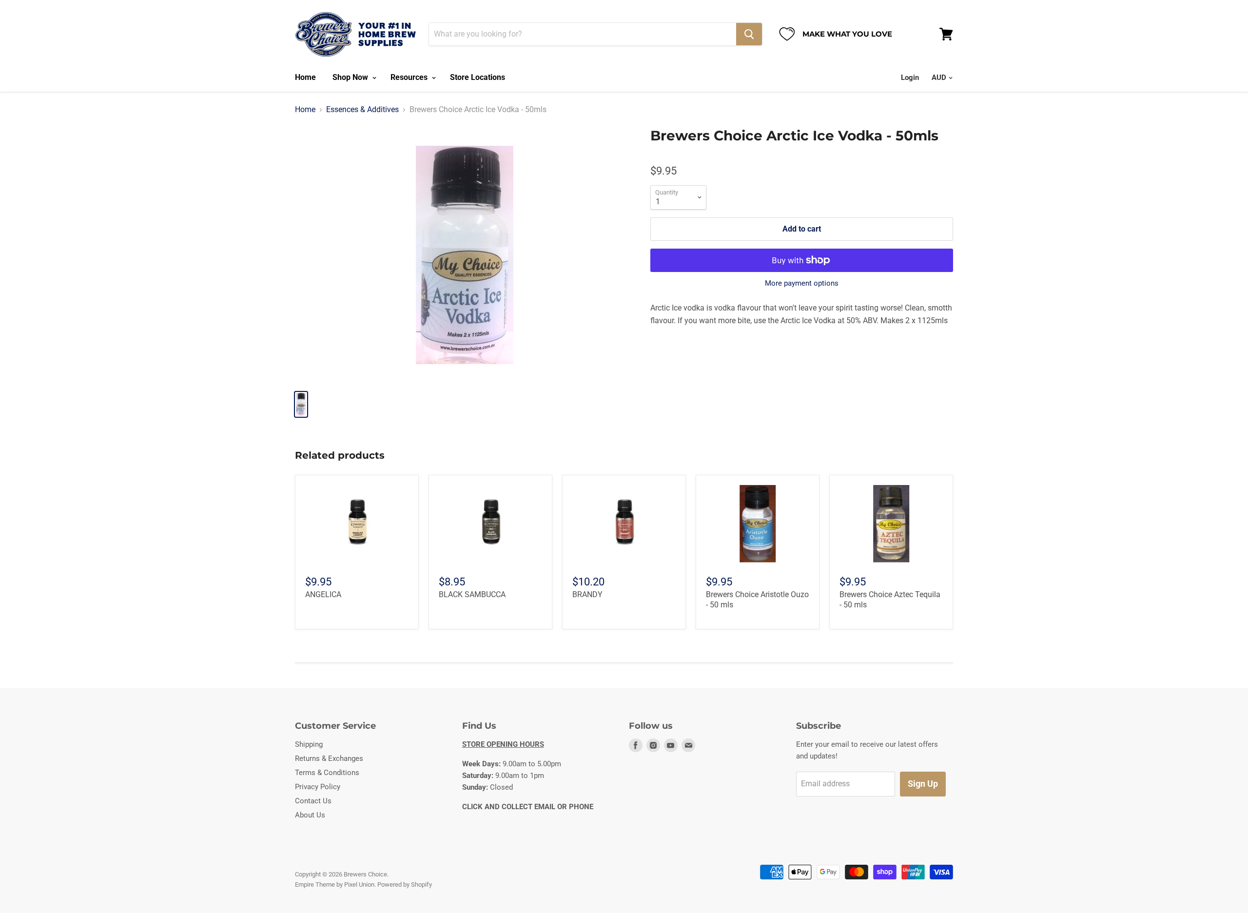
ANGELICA (323, 594)
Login (910, 77)
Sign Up (923, 783)
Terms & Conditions (327, 772)
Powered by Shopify (404, 884)
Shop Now (351, 77)
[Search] (749, 34)
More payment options (801, 283)
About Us (310, 815)
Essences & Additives (362, 109)
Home (305, 77)
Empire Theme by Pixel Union (334, 884)
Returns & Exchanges (329, 758)
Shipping (309, 744)
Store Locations (477, 77)
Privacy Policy (317, 786)
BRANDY (587, 594)
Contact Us (313, 800)
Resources (409, 77)
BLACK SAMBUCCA (472, 594)
